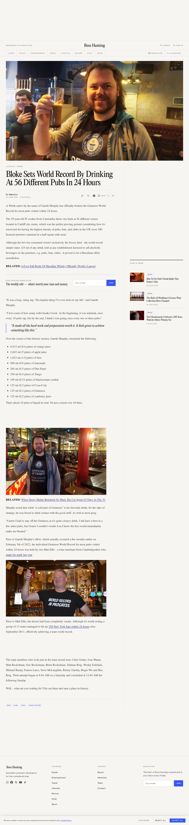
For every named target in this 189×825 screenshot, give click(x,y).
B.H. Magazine (174, 53)
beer (8, 705)
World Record (35, 705)
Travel (53, 53)
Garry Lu (13, 194)
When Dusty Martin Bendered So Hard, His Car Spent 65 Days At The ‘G (63, 499)
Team (100, 783)
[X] (16, 782)
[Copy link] (82, 195)
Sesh (23, 705)
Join (111, 283)
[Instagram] (7, 782)
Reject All (160, 820)
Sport (100, 53)
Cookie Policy (66, 820)
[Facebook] (11, 782)
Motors (78, 53)
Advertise (102, 777)
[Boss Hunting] (94, 45)
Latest (11, 53)
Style (89, 53)
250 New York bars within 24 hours (69, 626)
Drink (20, 166)
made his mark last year (19, 554)
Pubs (16, 705)
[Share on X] (88, 195)
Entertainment (38, 53)
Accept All (177, 820)
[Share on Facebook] (94, 195)
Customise (144, 820)
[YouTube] (20, 782)
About (100, 772)
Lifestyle (65, 53)
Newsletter (156, 53)
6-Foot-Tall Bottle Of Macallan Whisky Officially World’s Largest (58, 266)
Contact (101, 788)
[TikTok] (25, 782)
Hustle (22, 53)
